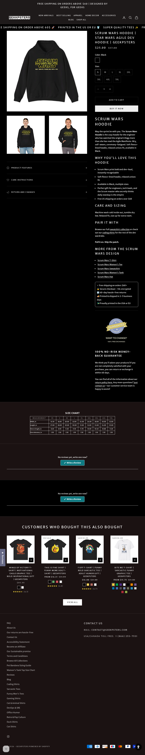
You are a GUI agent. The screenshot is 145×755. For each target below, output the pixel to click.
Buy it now (116, 108)
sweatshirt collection (120, 229)
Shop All (81, 20)
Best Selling (63, 15)
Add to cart (116, 100)
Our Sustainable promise (19, 651)
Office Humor (13, 712)
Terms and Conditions (17, 656)
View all (72, 602)
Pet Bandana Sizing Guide (19, 665)
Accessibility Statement (18, 642)
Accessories (109, 15)
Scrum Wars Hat (105, 276)
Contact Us (12, 637)
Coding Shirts (13, 684)
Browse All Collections (17, 660)
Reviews (11, 675)
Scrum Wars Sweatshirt (109, 268)
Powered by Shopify (39, 746)
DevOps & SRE (13, 708)
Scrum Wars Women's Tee (110, 264)
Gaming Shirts (13, 698)
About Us (11, 628)
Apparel (78, 15)
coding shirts (108, 232)
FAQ (9, 623)
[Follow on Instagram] (8, 736)
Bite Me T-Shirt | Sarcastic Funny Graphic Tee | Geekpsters (124, 572)
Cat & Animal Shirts (16, 703)
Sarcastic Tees (13, 689)
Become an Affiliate (16, 646)
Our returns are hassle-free (20, 632)
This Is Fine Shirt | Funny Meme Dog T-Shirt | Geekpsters (55, 570)
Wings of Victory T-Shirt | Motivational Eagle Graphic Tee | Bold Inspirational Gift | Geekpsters (20, 573)
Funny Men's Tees (15, 693)
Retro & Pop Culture (16, 717)
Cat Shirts (11, 726)
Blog (71, 20)
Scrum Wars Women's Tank (111, 272)
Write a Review (75, 463)
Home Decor (92, 15)
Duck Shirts (12, 722)
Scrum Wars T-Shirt (107, 260)
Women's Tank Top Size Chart (21, 670)
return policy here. (104, 382)
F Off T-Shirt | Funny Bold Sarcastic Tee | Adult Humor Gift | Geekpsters (90, 572)
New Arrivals (46, 15)
